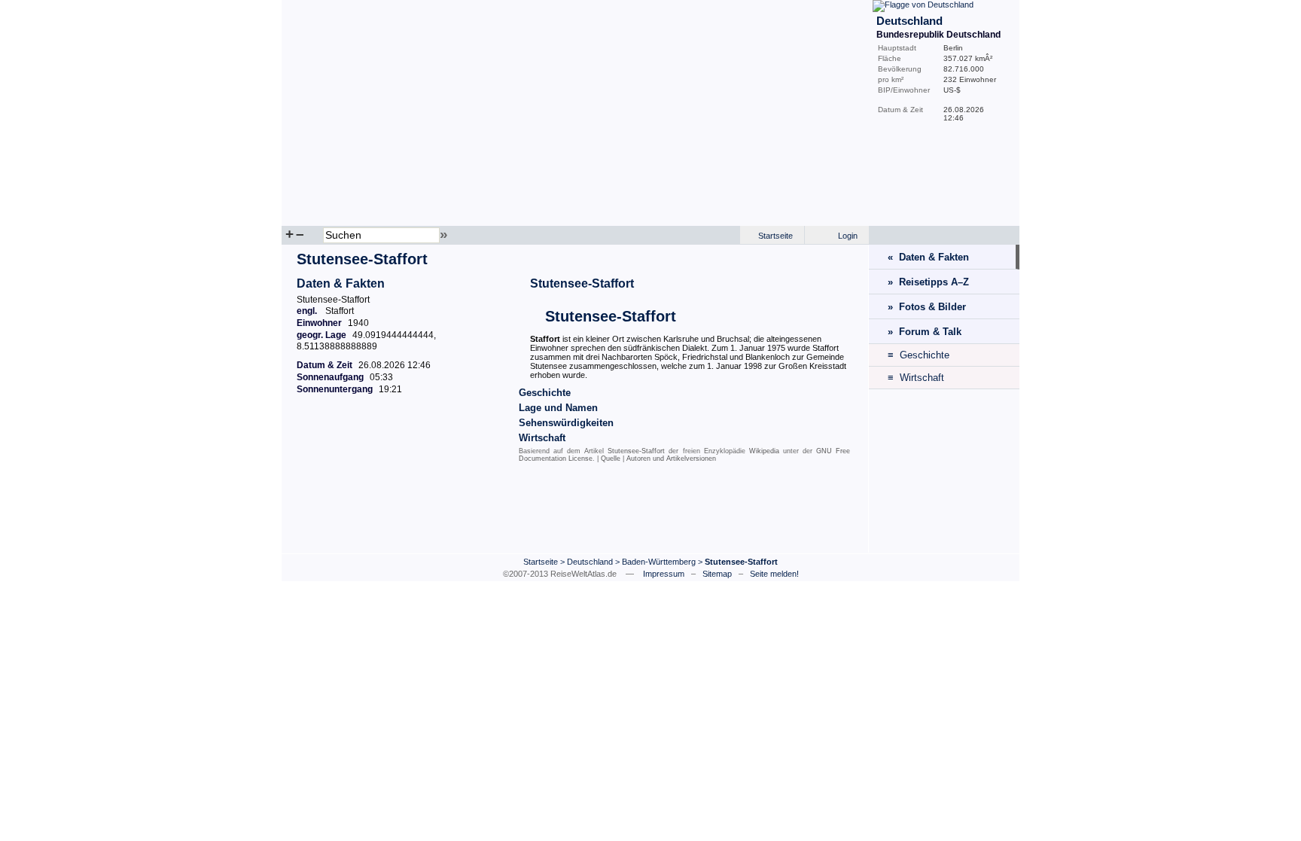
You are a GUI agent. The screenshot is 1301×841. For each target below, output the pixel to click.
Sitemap (717, 573)
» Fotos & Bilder (927, 306)
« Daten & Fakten (928, 257)
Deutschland (590, 561)
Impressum (663, 573)
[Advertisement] (575, 511)
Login (848, 235)
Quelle (610, 458)
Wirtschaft (542, 437)
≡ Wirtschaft (916, 377)
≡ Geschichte (918, 355)
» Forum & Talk (924, 331)
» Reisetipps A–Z (928, 282)
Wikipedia (764, 451)
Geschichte (545, 392)
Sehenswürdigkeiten (566, 422)
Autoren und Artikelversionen (671, 458)
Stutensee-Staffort (582, 283)
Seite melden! (774, 573)
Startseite (775, 235)
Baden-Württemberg (659, 561)
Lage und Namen (558, 407)
